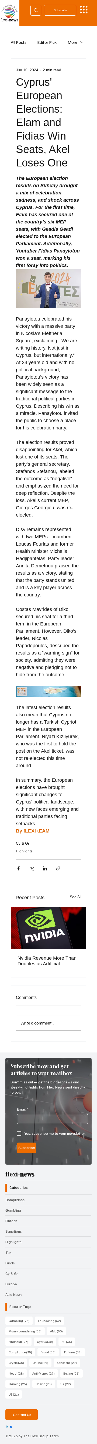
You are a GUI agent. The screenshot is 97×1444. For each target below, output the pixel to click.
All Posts (18, 42)
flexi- (19, 1174)
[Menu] (83, 9)
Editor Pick (47, 42)
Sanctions (13, 1231)
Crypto (18, 1362)
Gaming (19, 1384)
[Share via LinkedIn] (44, 868)
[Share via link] (58, 868)
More (72, 42)
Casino (45, 1384)
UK (67, 1384)
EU (68, 1341)
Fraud (50, 1352)
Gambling (13, 1210)
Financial (20, 1341)
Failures (74, 1352)
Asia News (14, 1294)
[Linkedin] (7, 1426)
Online (42, 1362)
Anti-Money (45, 1373)
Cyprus (46, 1341)
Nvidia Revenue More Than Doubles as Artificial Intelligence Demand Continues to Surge (47, 961)
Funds (10, 1263)
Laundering (51, 1320)
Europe (11, 1284)
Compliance (15, 1199)
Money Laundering (27, 1331)
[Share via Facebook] (18, 868)
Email (22, 1109)
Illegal (18, 1373)
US (15, 1394)
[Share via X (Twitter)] (31, 868)
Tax (8, 1252)
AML (58, 1331)
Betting (73, 1373)
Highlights (24, 851)
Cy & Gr (22, 843)
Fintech (11, 1220)
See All (75, 897)
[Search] (35, 10)
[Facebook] (11, 1426)
